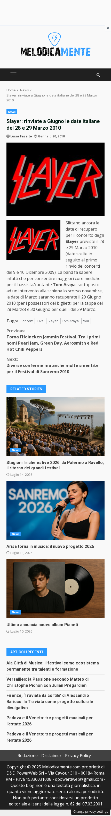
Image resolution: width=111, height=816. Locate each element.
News (12, 111)
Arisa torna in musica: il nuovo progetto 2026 (55, 510)
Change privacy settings (90, 811)
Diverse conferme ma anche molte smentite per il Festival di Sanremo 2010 (52, 365)
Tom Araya (70, 321)
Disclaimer (51, 755)
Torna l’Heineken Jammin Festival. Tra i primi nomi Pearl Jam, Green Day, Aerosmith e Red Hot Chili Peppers (53, 340)
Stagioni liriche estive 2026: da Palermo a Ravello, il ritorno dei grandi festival (55, 426)
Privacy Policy (78, 755)
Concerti (26, 321)
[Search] (98, 75)
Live (40, 321)
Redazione (28, 755)
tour (86, 321)
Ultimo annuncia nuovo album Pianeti (55, 588)
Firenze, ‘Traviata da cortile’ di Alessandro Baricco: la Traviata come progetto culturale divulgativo (49, 701)
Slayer (53, 321)
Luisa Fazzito (21, 136)
